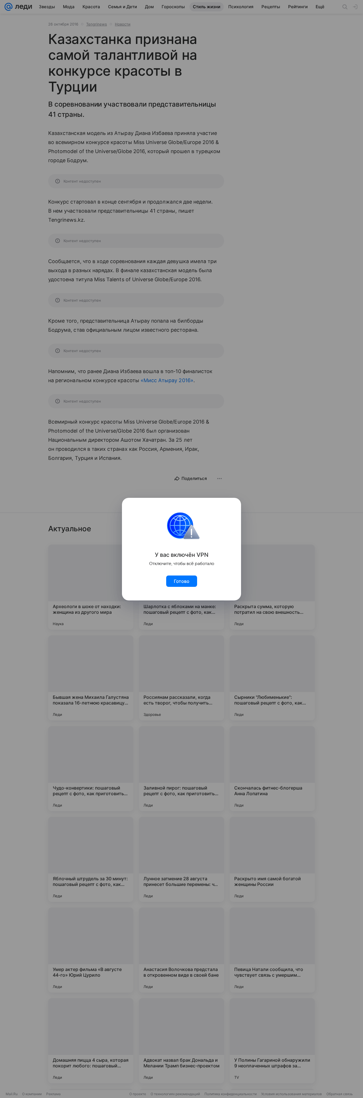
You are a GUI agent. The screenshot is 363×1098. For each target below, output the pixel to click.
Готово (181, 581)
